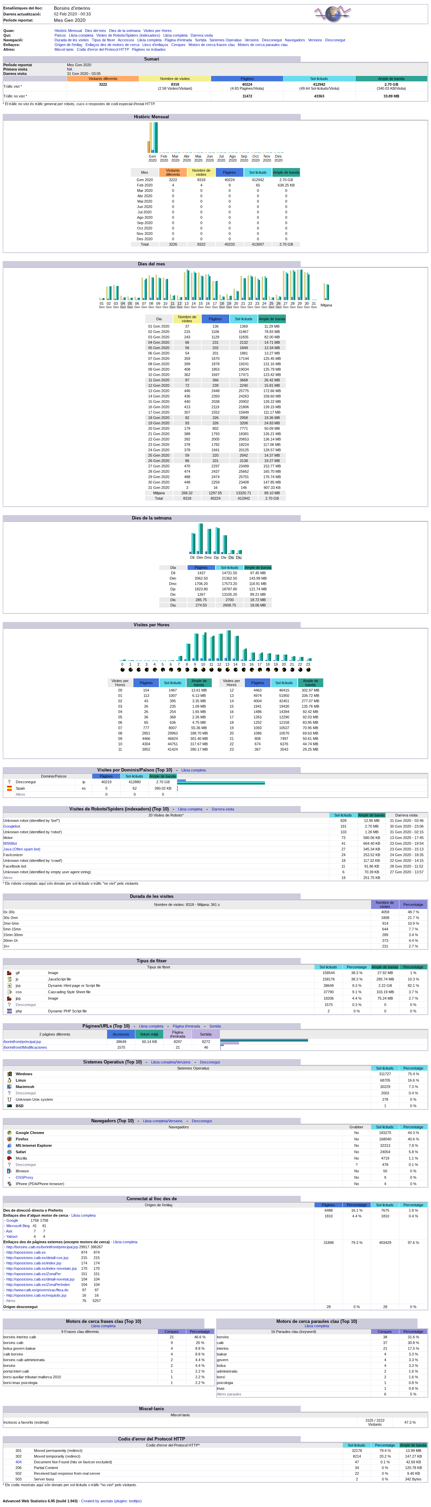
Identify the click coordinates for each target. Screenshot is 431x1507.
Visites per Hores (157, 31)
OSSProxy (24, 1177)
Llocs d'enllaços (155, 45)
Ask (9, 1231)
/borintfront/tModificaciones (25, 1047)
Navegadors (295, 40)
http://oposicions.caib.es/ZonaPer (33, 1274)
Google (12, 1220)
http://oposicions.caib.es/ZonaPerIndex (38, 1285)
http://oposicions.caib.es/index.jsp (33, 1263)
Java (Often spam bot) (21, 849)
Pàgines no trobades (149, 49)
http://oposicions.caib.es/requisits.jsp (36, 1295)
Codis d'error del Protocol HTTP (103, 49)
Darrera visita (202, 35)
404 (18, 1462)
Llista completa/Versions (171, 1062)
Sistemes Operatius (225, 40)
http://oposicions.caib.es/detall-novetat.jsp (40, 1279)
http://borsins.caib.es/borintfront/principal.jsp (42, 1247)
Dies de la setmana (124, 31)
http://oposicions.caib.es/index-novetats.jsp (41, 1268)
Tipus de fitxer (103, 40)
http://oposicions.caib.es (26, 1252)
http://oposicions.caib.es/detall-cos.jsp (37, 1258)
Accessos (126, 40)
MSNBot (10, 843)
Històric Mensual (68, 31)
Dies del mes (95, 31)
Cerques (178, 45)
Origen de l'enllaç (68, 45)
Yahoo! (12, 1236)
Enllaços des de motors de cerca (112, 45)
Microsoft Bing (18, 1226)
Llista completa (81, 35)
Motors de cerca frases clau (212, 45)
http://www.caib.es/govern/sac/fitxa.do (37, 1290)
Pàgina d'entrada (178, 40)
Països (60, 35)
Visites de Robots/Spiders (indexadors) (128, 35)
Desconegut (272, 40)
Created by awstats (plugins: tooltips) (111, 1501)
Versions (252, 40)
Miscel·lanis (64, 49)
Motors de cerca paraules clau (263, 45)
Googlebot (11, 826)
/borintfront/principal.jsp (22, 1042)
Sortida (200, 40)
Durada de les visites (72, 40)
